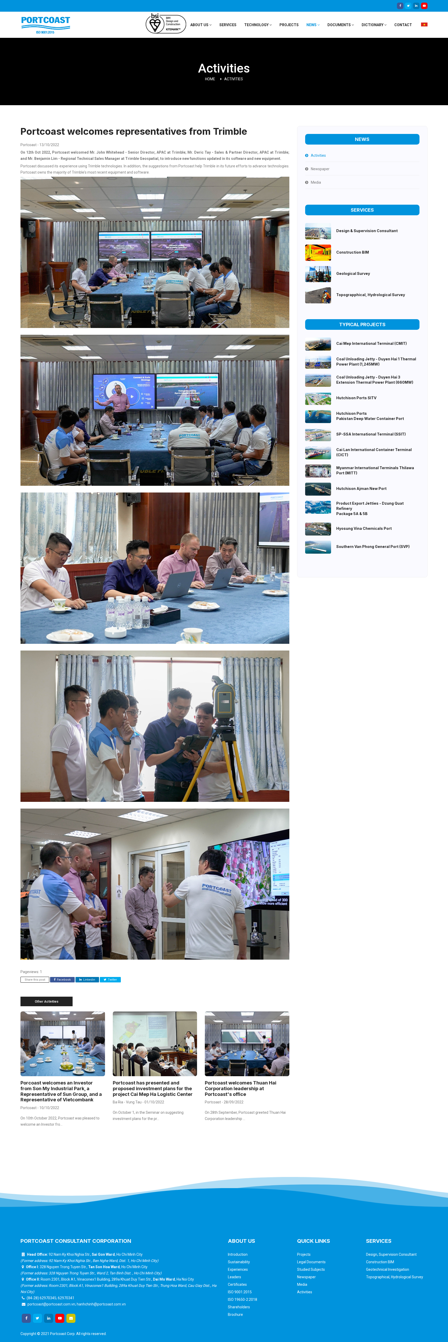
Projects (289, 25)
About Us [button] (199, 25)
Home (210, 79)
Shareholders (239, 1307)
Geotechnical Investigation (387, 1269)
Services (227, 25)
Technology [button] (256, 25)
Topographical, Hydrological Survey (394, 1277)
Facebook (63, 979)
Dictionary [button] (373, 25)
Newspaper (306, 1277)
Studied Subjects (311, 1269)
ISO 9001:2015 (240, 1292)
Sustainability (239, 1262)
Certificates (237, 1284)
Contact (403, 25)
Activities (233, 79)
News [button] (311, 25)
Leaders (234, 1277)
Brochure (235, 1314)
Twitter (112, 979)
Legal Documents (311, 1262)
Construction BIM (380, 1262)
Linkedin (88, 979)
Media (302, 1284)
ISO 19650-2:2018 (242, 1299)
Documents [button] (339, 25)
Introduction (238, 1254)
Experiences (238, 1269)
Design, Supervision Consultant (391, 1254)
